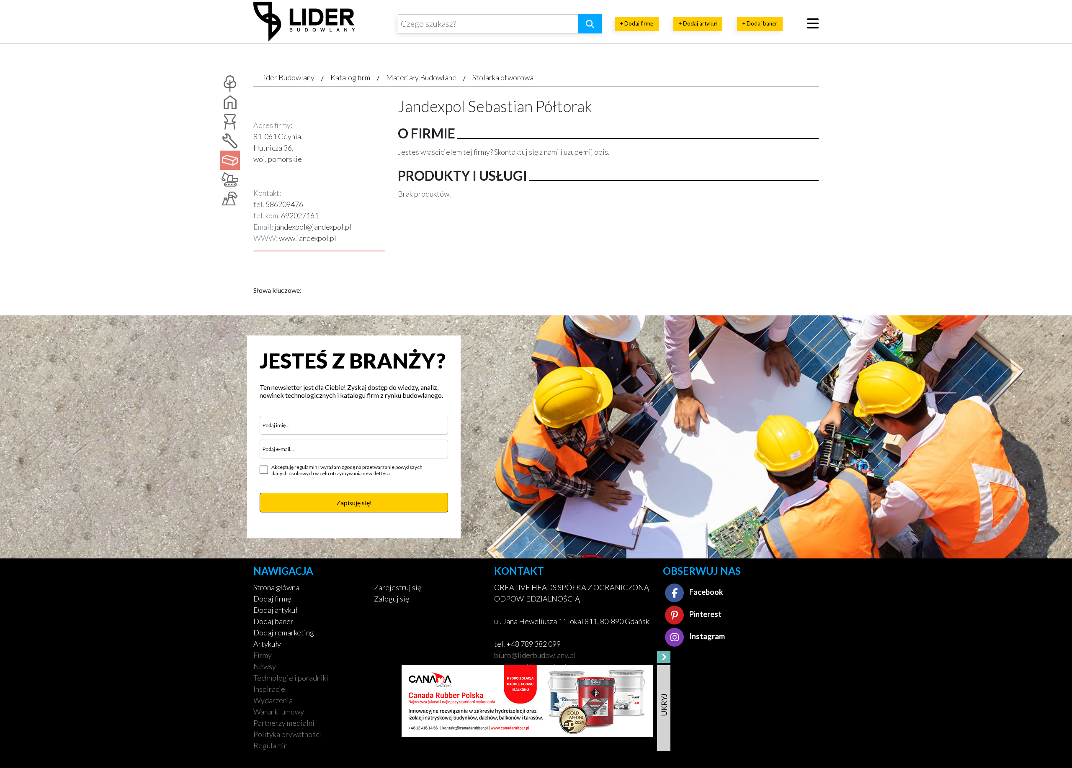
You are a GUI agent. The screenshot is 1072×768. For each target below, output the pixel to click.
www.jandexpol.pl (307, 238)
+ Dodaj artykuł (698, 23)
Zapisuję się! (354, 503)
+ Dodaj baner (759, 23)
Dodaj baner (273, 621)
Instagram (706, 636)
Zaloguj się (391, 598)
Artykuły (267, 643)
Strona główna (276, 587)
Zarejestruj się (397, 587)
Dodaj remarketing (283, 632)
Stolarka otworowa (502, 77)
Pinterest (705, 614)
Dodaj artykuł (275, 609)
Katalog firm (350, 77)
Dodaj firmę (272, 598)
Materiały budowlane (421, 77)
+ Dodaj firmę (636, 23)
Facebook (705, 591)
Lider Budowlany (287, 77)
